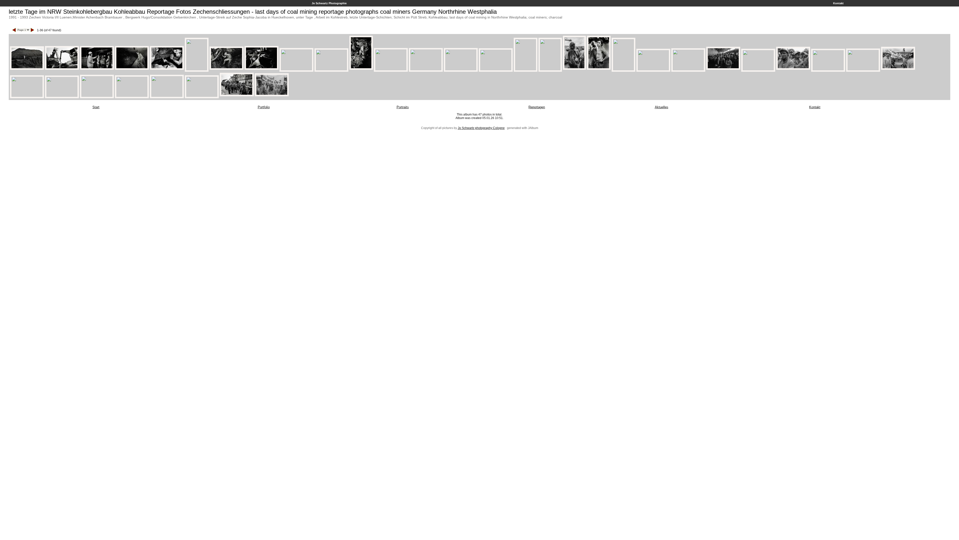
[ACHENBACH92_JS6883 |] (296, 69)
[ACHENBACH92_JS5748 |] (197, 69)
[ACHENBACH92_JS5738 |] (261, 69)
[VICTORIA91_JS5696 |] (97, 95)
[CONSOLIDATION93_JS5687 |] (237, 95)
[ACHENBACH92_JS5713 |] (599, 69)
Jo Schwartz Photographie (329, 3)
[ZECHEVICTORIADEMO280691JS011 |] (272, 95)
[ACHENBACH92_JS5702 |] (550, 69)
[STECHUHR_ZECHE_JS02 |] (653, 69)
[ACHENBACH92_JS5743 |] (426, 69)
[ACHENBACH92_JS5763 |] (361, 69)
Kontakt (838, 3)
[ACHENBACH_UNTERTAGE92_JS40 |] (461, 69)
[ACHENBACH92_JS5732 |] (688, 69)
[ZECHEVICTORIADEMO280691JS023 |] (62, 95)
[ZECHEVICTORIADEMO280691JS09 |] (202, 95)
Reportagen (536, 107)
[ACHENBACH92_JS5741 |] (391, 69)
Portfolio (264, 107)
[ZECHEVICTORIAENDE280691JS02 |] (27, 95)
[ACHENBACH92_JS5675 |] (167, 69)
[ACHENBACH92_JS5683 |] (27, 69)
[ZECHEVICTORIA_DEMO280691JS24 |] (723, 69)
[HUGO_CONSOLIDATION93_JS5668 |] (167, 95)
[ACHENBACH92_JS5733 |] (623, 69)
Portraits (403, 107)
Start (95, 107)
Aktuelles (661, 107)
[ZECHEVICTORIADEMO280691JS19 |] (758, 69)
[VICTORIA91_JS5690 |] (863, 69)
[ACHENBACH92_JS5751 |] (132, 69)
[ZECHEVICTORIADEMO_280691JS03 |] (793, 69)
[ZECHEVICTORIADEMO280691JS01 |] (828, 69)
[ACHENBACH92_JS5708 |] (525, 69)
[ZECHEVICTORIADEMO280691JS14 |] (132, 95)
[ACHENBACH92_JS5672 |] (331, 69)
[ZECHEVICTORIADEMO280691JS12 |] (898, 69)
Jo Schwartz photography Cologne (481, 128)
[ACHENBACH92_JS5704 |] (496, 69)
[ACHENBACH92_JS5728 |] (97, 69)
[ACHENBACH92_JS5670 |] (62, 69)
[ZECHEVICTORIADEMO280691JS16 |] (574, 69)
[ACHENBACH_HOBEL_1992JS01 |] (226, 69)
